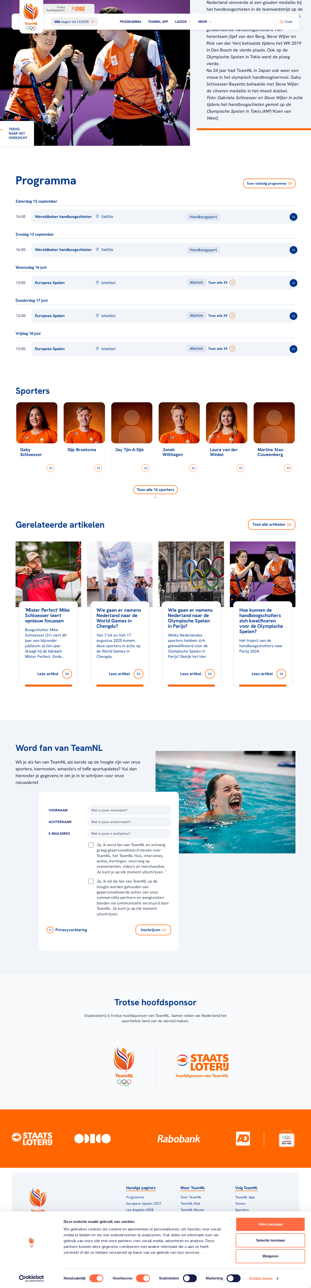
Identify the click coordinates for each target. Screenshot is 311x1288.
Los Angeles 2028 (140, 1210)
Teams (240, 1203)
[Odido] (92, 1138)
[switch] (143, 1278)
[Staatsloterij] (32, 1138)
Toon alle (268, 524)
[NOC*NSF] (286, 1138)
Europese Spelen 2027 (143, 1203)
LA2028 (181, 21)
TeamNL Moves (192, 1210)
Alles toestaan (271, 1224)
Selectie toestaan (270, 1240)
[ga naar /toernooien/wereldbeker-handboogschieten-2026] (293, 217)
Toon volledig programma (266, 183)
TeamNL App (158, 21)
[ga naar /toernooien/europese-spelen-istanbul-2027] (293, 283)
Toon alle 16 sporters (155, 489)
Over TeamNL (191, 1197)
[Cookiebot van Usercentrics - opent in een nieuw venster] (31, 1278)
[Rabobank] (178, 1138)
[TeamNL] (124, 1064)
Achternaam (60, 822)
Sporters (242, 1210)
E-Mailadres (59, 833)
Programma (130, 21)
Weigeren (270, 1256)
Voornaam (58, 810)
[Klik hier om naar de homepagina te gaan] (31, 16)
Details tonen (261, 1278)
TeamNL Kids (190, 1203)
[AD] (243, 1139)
